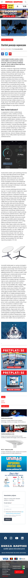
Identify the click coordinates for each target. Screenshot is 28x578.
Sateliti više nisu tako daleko (7, 418)
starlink (3, 402)
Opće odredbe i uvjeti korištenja (20, 552)
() (25, 6)
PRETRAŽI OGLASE (10, 6)
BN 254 (3, 49)
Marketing (8, 552)
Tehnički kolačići (17, 566)
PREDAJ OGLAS (3, 6)
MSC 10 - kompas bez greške (7, 449)
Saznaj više (5, 576)
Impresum (4, 552)
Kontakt (11, 552)
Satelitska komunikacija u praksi (7, 434)
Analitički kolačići (17, 568)
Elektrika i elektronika (7, 40)
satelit (2, 401)
